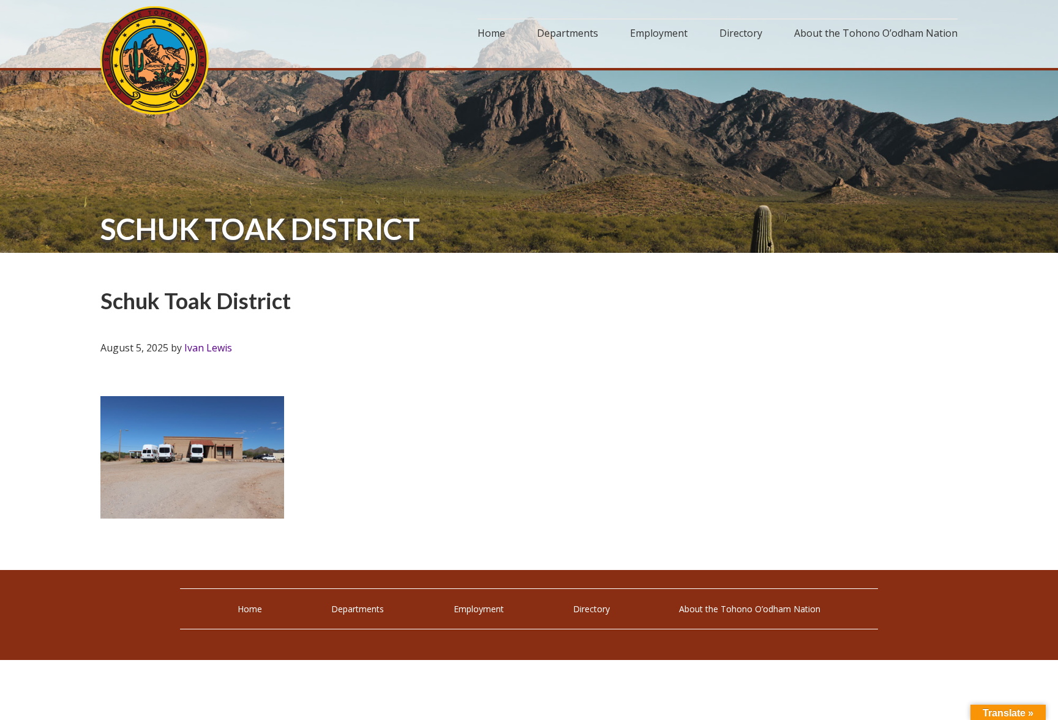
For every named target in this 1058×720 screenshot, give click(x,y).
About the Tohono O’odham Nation (749, 609)
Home (250, 609)
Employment (479, 609)
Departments (357, 609)
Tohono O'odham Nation (155, 60)
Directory (591, 609)
